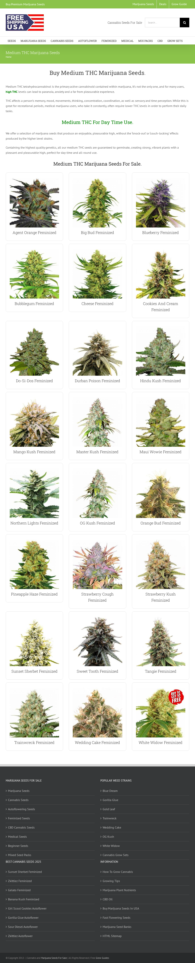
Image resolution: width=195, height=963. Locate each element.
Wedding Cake (112, 827)
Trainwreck (110, 818)
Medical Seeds (17, 836)
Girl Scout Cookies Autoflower (27, 908)
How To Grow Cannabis (118, 872)
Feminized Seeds (19, 818)
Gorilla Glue (110, 800)
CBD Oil (108, 899)
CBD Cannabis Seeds (21, 827)
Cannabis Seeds (18, 800)
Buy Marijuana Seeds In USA (121, 908)
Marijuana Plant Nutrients (119, 890)
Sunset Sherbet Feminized (25, 872)
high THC (12, 92)
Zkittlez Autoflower (20, 936)
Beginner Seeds (18, 845)
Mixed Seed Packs (19, 855)
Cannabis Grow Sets (116, 855)
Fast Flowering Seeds (116, 917)
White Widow (111, 845)
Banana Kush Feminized (23, 899)
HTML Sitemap (112, 936)
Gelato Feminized (19, 890)
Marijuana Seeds (19, 790)
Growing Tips (111, 881)
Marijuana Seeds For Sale (54, 957)
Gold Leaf (109, 809)
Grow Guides (102, 957)
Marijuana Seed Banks (117, 927)
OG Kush (108, 836)
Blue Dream (110, 790)
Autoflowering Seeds (21, 809)
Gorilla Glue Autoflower (23, 917)
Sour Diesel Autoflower (23, 927)
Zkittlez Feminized (20, 881)
